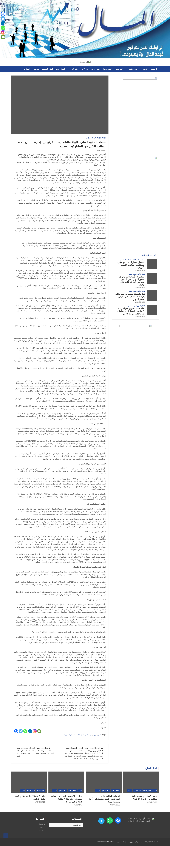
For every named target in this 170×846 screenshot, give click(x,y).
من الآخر (84, 69)
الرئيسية (154, 69)
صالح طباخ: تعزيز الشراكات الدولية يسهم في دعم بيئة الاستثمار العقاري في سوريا (66, 799)
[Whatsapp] (25, 731)
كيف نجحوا (107, 69)
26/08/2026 (140, 270)
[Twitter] (21, 731)
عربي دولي (95, 69)
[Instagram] (35, 731)
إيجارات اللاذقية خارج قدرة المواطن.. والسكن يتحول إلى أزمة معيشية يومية (104, 799)
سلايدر (88, 138)
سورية (95, 735)
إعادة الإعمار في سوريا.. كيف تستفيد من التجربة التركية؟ (144, 797)
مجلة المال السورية (70, 735)
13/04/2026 (40, 802)
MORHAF (111, 842)
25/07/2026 (152, 802)
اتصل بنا (26, 69)
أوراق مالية (133, 69)
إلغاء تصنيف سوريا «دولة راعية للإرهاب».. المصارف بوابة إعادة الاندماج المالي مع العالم (131, 311)
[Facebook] (16, 731)
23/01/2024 (101, 151)
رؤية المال (74, 69)
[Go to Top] (5, 835)
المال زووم (60, 69)
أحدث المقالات (148, 255)
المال (99, 735)
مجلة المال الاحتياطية (85, 735)
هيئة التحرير (121, 842)
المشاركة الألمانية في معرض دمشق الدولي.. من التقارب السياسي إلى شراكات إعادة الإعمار (132, 280)
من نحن (36, 69)
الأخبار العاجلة (96, 138)
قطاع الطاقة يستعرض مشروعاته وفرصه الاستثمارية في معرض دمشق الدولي (130, 297)
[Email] (39, 731)
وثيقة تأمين (119, 69)
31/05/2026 (78, 805)
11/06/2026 (115, 805)
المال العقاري (47, 69)
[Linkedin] (30, 731)
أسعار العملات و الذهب (138, 259)
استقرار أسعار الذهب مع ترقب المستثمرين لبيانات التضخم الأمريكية (131, 265)
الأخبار (145, 69)
